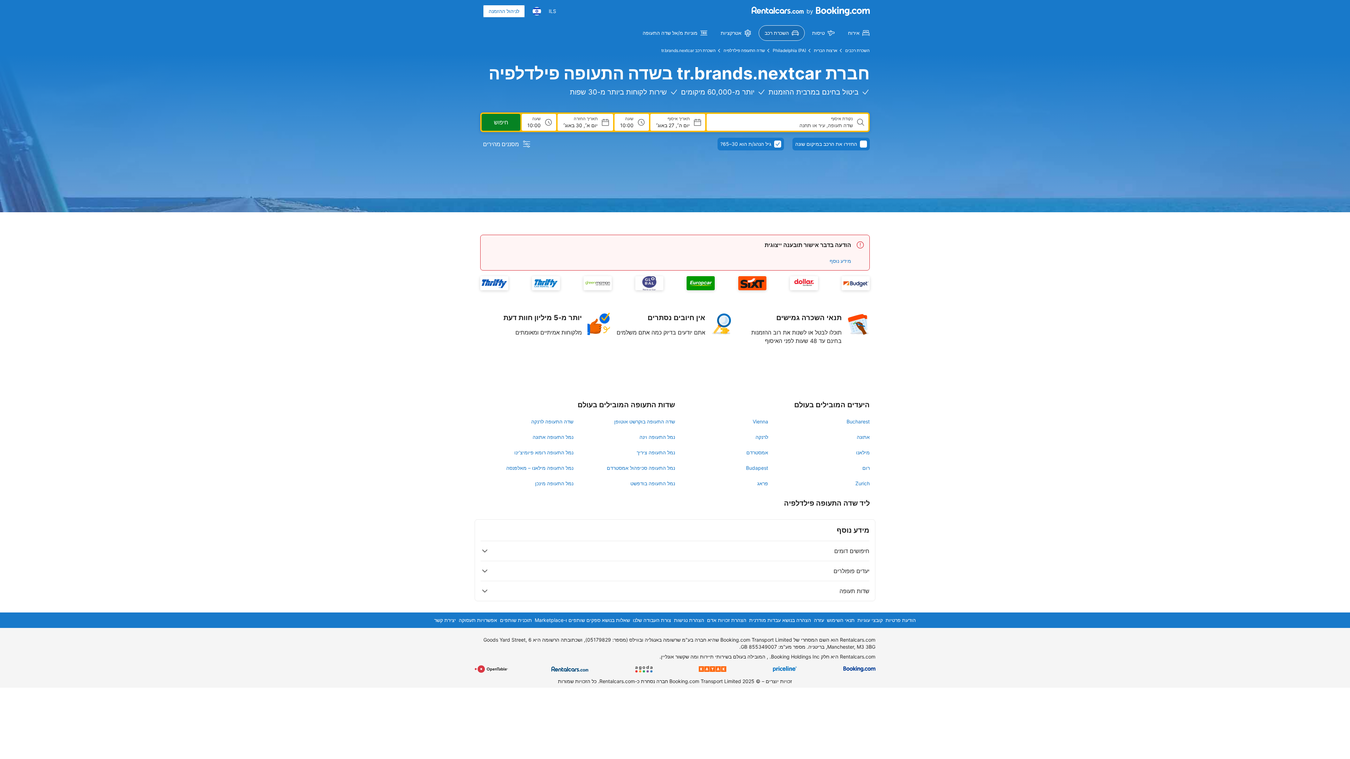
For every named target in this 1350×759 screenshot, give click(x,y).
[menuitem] (858, 33)
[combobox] (782, 125)
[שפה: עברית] (537, 11)
